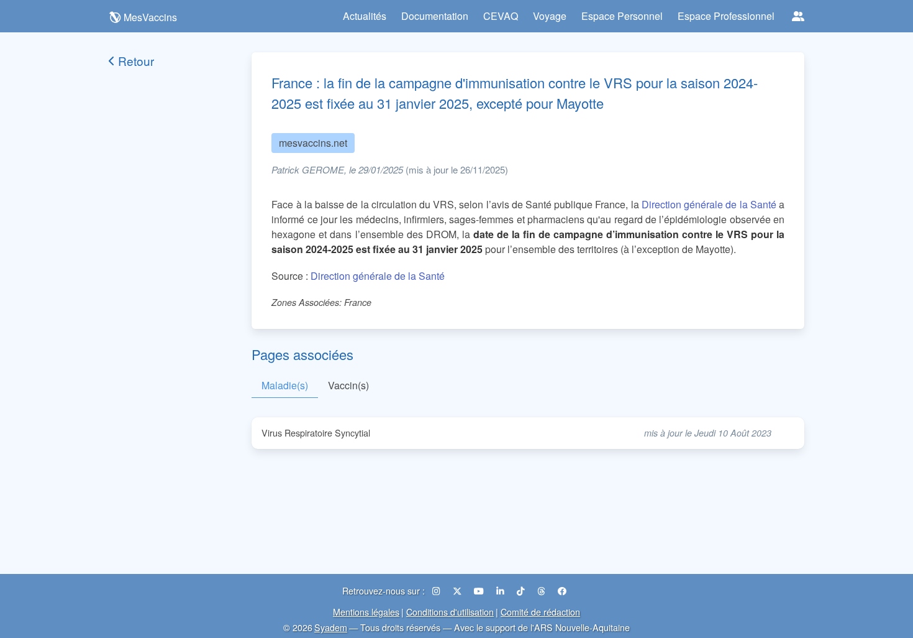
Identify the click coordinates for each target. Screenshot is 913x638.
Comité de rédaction (540, 611)
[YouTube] (480, 590)
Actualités (364, 16)
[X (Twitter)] (458, 590)
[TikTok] (522, 590)
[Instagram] (437, 590)
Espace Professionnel (726, 16)
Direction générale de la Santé (709, 204)
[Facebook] (562, 590)
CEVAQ (500, 16)
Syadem (330, 627)
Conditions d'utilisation (450, 611)
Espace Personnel (622, 16)
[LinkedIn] (501, 590)
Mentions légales (366, 611)
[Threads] (542, 590)
